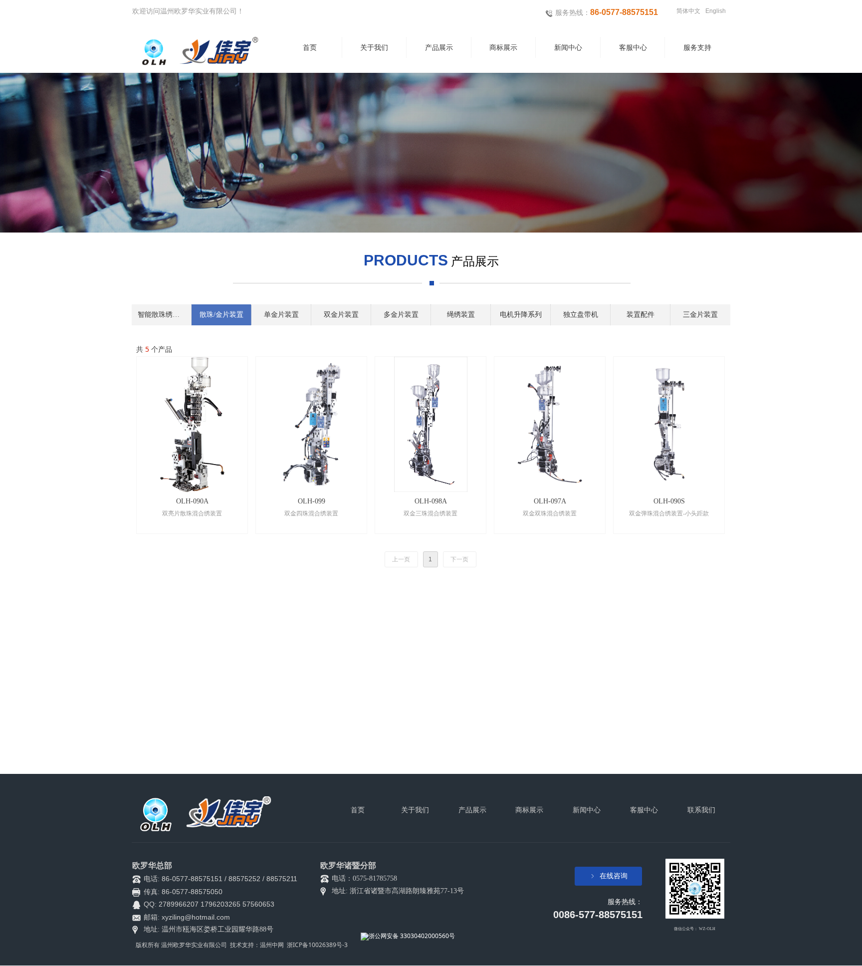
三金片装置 (700, 314)
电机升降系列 (521, 314)
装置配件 (640, 314)
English (715, 10)
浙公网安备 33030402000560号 (412, 936)
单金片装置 (281, 314)
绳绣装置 (461, 314)
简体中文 (688, 10)
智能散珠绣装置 (162, 314)
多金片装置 (401, 314)
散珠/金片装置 (221, 314)
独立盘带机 (580, 314)
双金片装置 (341, 314)
